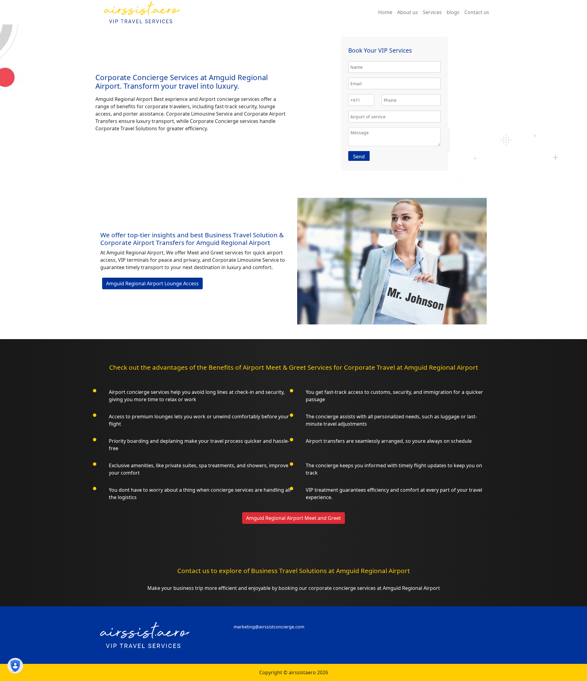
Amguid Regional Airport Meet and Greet (293, 518)
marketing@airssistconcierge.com (269, 627)
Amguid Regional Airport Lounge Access (152, 283)
